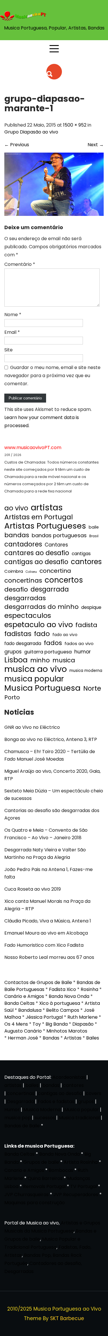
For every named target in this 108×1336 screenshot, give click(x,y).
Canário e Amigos (24, 996)
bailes (32, 1085)
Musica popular (81, 1109)
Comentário (19, 264)
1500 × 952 (74, 125)
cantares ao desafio (36, 553)
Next (96, 144)
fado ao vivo (64, 635)
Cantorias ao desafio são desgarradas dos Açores (51, 814)
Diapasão (83, 1024)
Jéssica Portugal (44, 1017)
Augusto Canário (23, 1031)
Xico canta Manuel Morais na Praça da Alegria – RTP (47, 905)
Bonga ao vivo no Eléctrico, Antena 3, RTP (50, 739)
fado (42, 634)
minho (40, 660)
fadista (86, 625)
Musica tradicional (79, 1117)
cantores (86, 562)
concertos (64, 580)
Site (8, 349)
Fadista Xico (62, 989)
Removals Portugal (44, 1186)
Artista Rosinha (81, 1162)
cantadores (23, 544)
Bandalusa (29, 1010)
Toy (37, 1024)
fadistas (17, 634)
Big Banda (57, 1024)
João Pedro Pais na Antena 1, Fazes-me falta (48, 873)
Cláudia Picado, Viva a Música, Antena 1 (47, 921)
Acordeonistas (69, 1077)
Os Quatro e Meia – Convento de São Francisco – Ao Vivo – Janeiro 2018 (46, 834)
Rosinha (89, 989)
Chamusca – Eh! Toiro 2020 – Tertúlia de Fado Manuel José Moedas (49, 755)
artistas (47, 507)
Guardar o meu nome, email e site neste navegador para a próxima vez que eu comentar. (52, 375)
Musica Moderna (41, 1109)
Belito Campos (62, 1010)
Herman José (23, 1038)
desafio (16, 589)
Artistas (73, 1038)
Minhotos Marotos (66, 1031)
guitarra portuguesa (48, 651)
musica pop (17, 1117)
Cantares (56, 544)
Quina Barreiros (45, 1178)
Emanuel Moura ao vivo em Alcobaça (46, 933)
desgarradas (25, 598)
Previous (16, 144)
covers (93, 1093)
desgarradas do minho (41, 607)
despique (91, 607)
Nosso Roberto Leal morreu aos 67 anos (49, 957)
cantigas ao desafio (36, 562)
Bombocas (61, 1170)
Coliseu (31, 572)
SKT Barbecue (67, 1318)
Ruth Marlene (82, 1017)
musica (63, 660)
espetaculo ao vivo (38, 624)
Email (12, 332)
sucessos (45, 1117)
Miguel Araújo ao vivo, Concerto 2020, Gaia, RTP (52, 775)
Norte (92, 689)
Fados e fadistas (56, 1101)
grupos (13, 651)
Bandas (51, 1038)
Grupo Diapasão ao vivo (31, 132)
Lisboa (16, 660)
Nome (12, 314)
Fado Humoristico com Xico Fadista (44, 945)
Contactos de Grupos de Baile (38, 982)
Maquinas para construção (34, 1202)
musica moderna (85, 670)
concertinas (23, 581)
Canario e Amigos (24, 1170)
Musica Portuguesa (42, 688)
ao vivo (16, 508)
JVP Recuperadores (75, 1194)
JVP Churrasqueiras (26, 1194)
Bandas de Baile (22, 1125)
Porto (12, 697)
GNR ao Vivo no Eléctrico (32, 727)
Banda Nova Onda (69, 996)
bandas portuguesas (59, 535)
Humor (12, 1109)
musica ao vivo (35, 669)
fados (53, 643)
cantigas (81, 554)
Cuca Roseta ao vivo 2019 (32, 889)
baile (94, 527)
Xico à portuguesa (59, 1003)
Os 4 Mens (16, 1024)
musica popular (34, 679)
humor (82, 651)
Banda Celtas (19, 1003)
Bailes (92, 1038)
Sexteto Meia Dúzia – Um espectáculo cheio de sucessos (53, 794)
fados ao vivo (79, 643)
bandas (16, 535)
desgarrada (50, 589)
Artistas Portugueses (45, 526)
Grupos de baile (41, 1162)
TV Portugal (83, 1186)
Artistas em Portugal (38, 517)
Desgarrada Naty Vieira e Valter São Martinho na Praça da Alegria (45, 853)
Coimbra (13, 571)
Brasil (93, 536)
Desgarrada (20, 1101)
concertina (55, 571)
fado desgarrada (22, 643)
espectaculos (27, 616)
